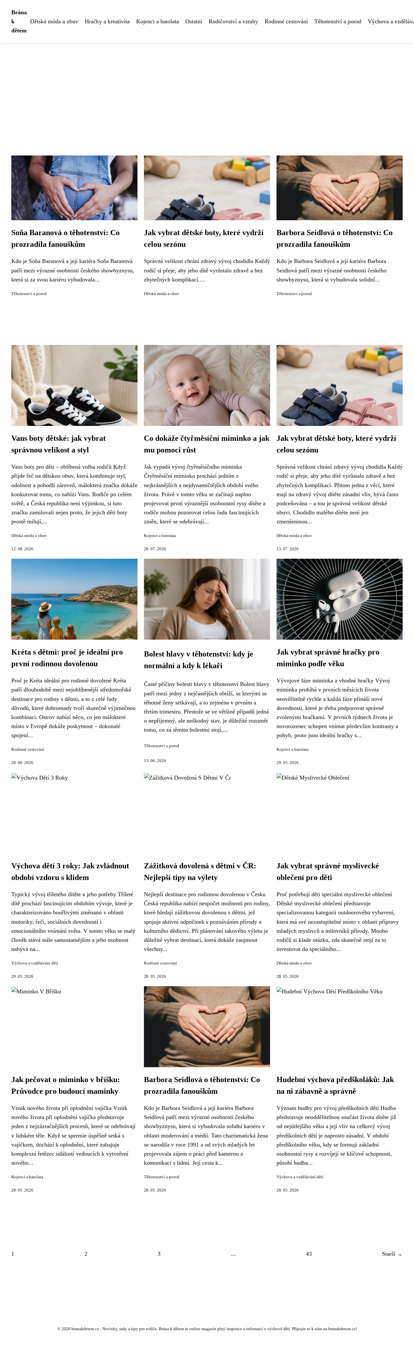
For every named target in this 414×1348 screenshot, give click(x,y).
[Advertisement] (207, 91)
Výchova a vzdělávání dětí (34, 963)
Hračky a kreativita (107, 21)
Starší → (392, 1254)
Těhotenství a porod (337, 21)
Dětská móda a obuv (54, 21)
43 (309, 1254)
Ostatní (193, 21)
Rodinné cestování (286, 21)
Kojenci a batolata (157, 21)
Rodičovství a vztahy (233, 21)
